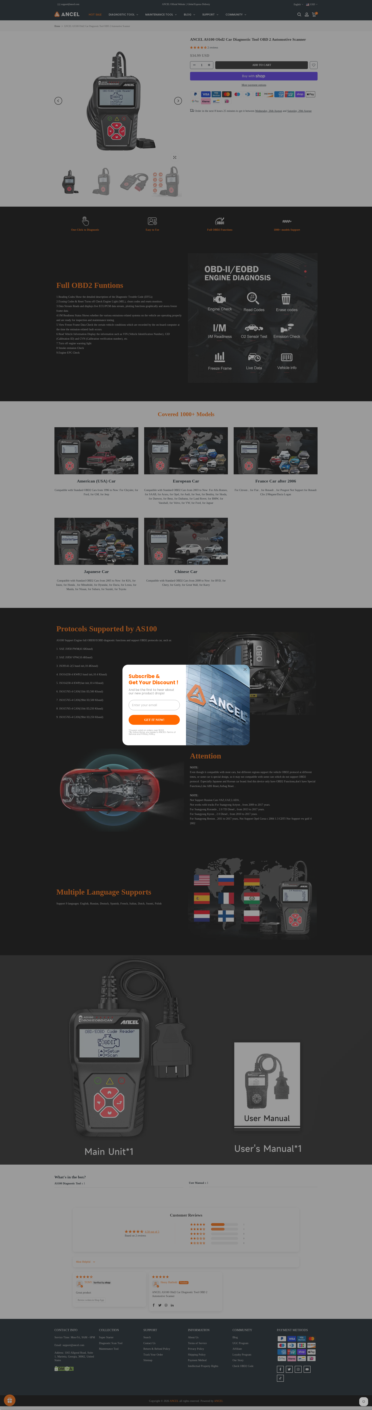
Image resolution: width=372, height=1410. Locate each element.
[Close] (245, 669)
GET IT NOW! (154, 719)
